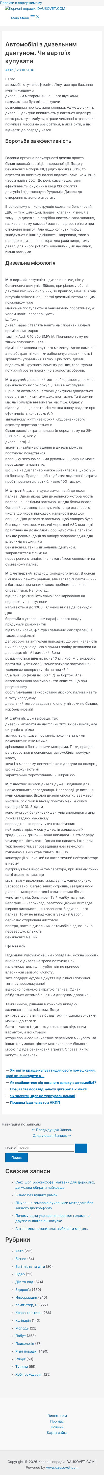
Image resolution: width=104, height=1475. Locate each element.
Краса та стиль (28, 1313)
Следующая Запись (52, 1136)
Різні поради (25, 1351)
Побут (20, 1336)
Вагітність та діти (30, 1267)
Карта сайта (57, 1433)
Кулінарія (23, 1320)
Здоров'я (23, 1290)
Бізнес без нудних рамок (36, 1195)
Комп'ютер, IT (26, 1305)
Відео (20, 1274)
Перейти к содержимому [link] (21, 3)
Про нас (57, 1421)
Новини (57, 1427)
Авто (9, 70)
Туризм (21, 1367)
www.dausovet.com (62, 1467)
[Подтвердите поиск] (81, 1148)
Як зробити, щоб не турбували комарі (42, 1096)
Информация (26, 1297)
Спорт (20, 1359)
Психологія (24, 1344)
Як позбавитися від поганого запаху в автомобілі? (53, 1083)
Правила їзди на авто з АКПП (35, 1102)
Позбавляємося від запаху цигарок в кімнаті (48, 1089)
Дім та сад (24, 1282)
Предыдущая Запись (52, 1130)
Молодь (22, 1328)
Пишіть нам (57, 1416)
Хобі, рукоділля (28, 1374)
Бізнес (20, 1259)
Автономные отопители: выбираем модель (51, 1229)
